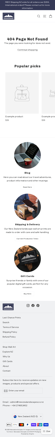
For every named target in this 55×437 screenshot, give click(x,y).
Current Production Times (27, 239)
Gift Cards (7, 361)
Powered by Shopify (27, 434)
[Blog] (27, 155)
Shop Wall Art (9, 347)
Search (6, 322)
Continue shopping (27, 49)
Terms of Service (11, 327)
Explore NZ (8, 352)
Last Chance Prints (12, 317)
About (6, 366)
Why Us (6, 356)
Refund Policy (9, 337)
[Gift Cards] (27, 258)
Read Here (27, 187)
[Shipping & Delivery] (27, 207)
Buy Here (27, 294)
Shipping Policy (10, 332)
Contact (7, 371)
